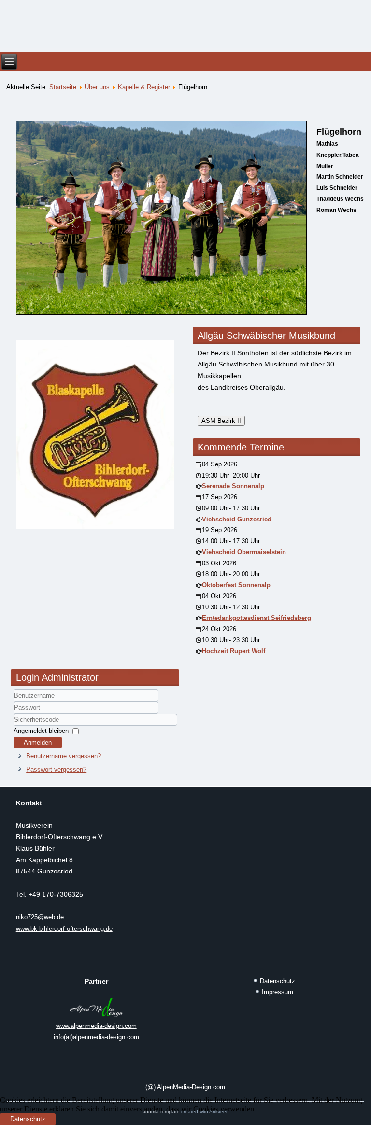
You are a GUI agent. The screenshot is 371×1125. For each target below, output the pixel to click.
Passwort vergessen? (56, 769)
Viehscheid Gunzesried (236, 519)
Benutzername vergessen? (63, 755)
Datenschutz (277, 980)
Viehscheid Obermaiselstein (244, 552)
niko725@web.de (40, 917)
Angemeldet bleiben (41, 730)
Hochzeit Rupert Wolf (233, 651)
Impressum (277, 992)
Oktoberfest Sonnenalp (236, 585)
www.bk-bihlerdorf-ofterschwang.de (64, 928)
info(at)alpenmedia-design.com (96, 1037)
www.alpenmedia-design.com (96, 1025)
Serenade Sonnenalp (233, 486)
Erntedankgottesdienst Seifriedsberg (256, 617)
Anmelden (38, 742)
